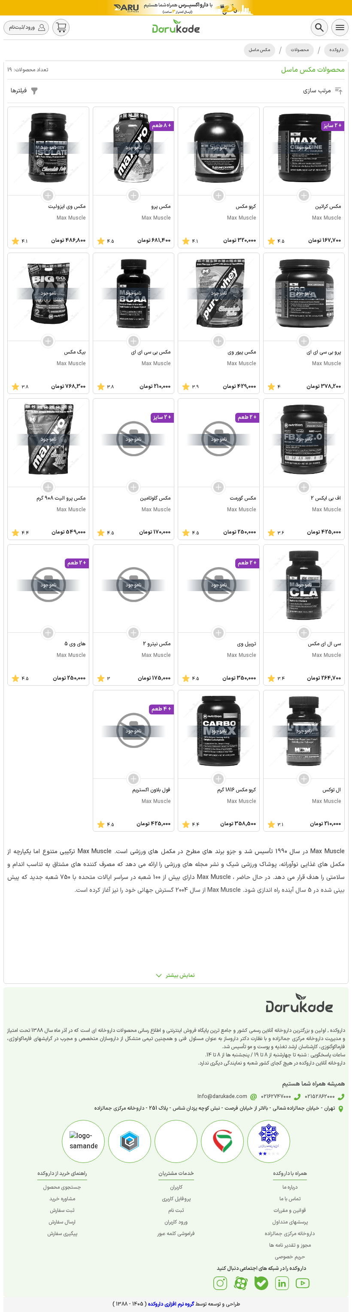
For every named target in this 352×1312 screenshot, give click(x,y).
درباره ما (289, 1187)
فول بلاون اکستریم (151, 790)
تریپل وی (246, 644)
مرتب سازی (317, 90)
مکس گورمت (243, 498)
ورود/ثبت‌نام (22, 27)
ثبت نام (176, 1210)
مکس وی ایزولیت (66, 207)
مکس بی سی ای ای (150, 352)
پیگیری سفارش (62, 1234)
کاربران (176, 1187)
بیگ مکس (74, 352)
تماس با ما (289, 1199)
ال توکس (331, 790)
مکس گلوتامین (155, 498)
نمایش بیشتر (180, 975)
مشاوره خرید (62, 1199)
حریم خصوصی (290, 1257)
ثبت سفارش (62, 1210)
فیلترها (19, 90)
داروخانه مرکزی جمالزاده (290, 1234)
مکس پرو (160, 207)
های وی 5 (74, 644)
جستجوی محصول (62, 1187)
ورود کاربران (176, 1222)
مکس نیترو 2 (156, 644)
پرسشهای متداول (290, 1222)
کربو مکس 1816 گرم (236, 790)
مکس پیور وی (242, 352)
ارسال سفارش (62, 1222)
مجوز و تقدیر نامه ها (290, 1245)
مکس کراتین (328, 207)
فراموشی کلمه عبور (176, 1234)
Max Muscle (326, 218)
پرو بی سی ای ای (323, 352)
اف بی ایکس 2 (326, 498)
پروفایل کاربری (176, 1199)
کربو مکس (246, 207)
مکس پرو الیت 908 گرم (60, 498)
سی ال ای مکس (324, 644)
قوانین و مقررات (289, 1210)
